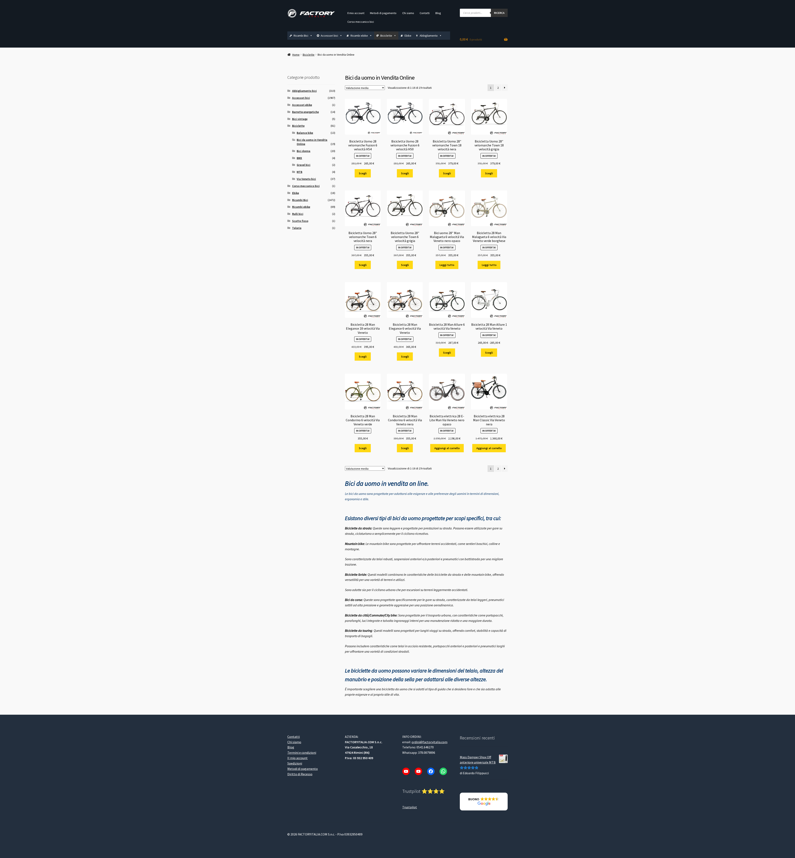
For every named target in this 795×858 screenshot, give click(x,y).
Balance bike (305, 133)
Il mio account (355, 13)
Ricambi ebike (359, 35)
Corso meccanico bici (360, 22)
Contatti (425, 13)
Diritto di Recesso (299, 774)
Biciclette (386, 35)
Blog (438, 13)
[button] (484, 801)
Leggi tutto (447, 265)
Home (296, 54)
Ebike (408, 35)
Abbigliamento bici (304, 91)
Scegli (363, 173)
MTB (299, 172)
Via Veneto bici (306, 179)
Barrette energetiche (305, 112)
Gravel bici (303, 165)
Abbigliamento (429, 35)
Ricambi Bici (301, 35)
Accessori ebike (302, 105)
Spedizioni (294, 763)
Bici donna (303, 151)
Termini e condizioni (301, 752)
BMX (299, 158)
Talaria (296, 228)
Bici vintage (299, 119)
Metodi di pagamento (383, 13)
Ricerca (499, 13)
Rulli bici (297, 214)
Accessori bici (329, 35)
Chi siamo (408, 13)
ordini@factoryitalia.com (429, 742)
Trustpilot (409, 807)
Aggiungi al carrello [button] (447, 448)
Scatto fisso (300, 221)
